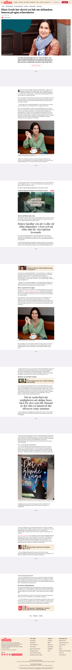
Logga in (65, 2)
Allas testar (39, 6)
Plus (51, 2)
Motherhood (44, 661)
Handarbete (32, 2)
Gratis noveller (32, 6)
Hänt (23, 661)
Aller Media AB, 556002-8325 (30, 668)
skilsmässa (35, 615)
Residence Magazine (51, 661)
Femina (33, 661)
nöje (2, 15)
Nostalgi (26, 6)
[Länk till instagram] (5, 655)
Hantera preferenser (35, 648)
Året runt (61, 652)
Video (37, 2)
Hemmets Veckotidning (65, 650)
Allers (60, 648)
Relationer (26, 2)
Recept (40, 661)
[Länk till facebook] (2, 655)
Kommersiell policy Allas (36, 654)
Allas (60, 646)
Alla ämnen (32, 642)
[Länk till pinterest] (10, 655)
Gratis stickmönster (18, 6)
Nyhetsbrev (33, 640)
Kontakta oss (62, 640)
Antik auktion (62, 654)
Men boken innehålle (23, 535)
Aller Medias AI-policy (35, 652)
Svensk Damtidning (28, 661)
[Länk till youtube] (7, 655)
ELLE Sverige (22, 665)
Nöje (49, 650)
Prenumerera (56, 2)
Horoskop (47, 2)
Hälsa (49, 642)
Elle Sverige (19, 661)
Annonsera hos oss (64, 642)
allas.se (53, 667)
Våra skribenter (34, 644)
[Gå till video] (52, 190)
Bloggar (42, 2)
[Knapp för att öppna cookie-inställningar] (70, 2)
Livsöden (16, 2)
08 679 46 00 (50, 668)
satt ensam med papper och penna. (31, 291)
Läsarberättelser (9, 6)
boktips (40, 615)
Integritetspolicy (34, 650)
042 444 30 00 (32, 667)
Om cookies (33, 646)
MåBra (36, 661)
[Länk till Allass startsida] (7, 2)
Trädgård (21, 2)
